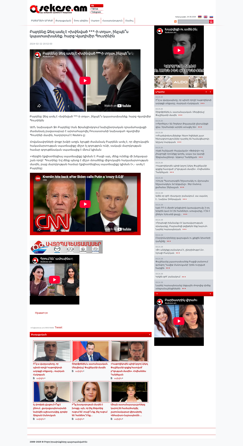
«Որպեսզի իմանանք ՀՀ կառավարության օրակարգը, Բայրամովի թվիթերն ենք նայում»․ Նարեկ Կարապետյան (182, 226)
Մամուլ (129, 20)
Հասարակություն (112, 20)
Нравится (41, 312)
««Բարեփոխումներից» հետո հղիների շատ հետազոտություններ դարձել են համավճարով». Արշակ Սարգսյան (183, 138)
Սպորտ (95, 20)
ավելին (145, 334)
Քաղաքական (63, 20)
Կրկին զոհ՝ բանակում (168, 276)
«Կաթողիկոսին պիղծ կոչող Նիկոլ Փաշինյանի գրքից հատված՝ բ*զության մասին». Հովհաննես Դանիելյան (183, 168)
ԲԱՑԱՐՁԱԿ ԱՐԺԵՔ (42, 20)
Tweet (58, 327)
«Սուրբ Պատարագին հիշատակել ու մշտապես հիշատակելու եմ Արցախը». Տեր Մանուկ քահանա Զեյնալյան (182, 183)
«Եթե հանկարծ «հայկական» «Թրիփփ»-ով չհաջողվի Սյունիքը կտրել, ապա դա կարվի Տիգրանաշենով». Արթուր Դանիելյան (180, 153)
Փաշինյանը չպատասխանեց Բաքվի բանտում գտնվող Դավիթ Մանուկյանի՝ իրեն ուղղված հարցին (182, 264)
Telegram (96, 12)
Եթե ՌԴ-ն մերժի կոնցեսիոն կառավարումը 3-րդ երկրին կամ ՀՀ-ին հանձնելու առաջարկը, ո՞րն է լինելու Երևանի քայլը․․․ (183, 210)
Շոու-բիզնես (81, 20)
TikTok (94, 9)
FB (92, 5)
